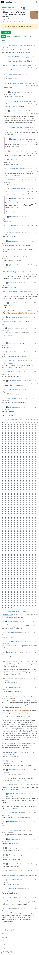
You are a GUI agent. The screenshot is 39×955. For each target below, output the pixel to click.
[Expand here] (34, 15)
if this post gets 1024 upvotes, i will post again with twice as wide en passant (14, 14)
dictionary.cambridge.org (20, 711)
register (20, 26)
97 (3, 21)
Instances (4, 941)
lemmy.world (5, 19)
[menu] (36, 2)
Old (30, 36)
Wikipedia (14, 700)
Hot (3, 36)
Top (8, 36)
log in (14, 26)
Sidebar (5, 32)
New (25, 36)
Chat (4, 41)
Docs (3, 944)
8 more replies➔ (12, 212)
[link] (7, 21)
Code (3, 948)
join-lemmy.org (6, 952)
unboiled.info (10, 2)
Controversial (16, 36)
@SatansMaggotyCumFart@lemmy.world (21, 313)
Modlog (4, 937)
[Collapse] (3, 45)
